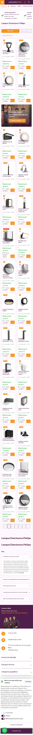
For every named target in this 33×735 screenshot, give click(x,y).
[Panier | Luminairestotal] (32, 1)
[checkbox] (7, 713)
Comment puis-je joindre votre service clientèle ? (15, 592)
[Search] (29, 2)
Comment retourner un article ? (11, 556)
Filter (9, 31)
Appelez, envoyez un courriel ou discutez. (14, 613)
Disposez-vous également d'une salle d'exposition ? (16, 579)
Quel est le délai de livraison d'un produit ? (13, 598)
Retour (4, 6)
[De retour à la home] (9, 6)
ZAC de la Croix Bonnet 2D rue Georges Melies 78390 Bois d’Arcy (19, 648)
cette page (21, 572)
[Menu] (2, 2)
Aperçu (29, 681)
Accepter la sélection (16, 725)
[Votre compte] (25, 2)
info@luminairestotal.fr (15, 639)
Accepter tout (16, 731)
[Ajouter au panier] (12, 67)
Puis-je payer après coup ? (9, 585)
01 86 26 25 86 (12, 633)
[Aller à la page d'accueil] (15, 2)
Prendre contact (16, 120)
